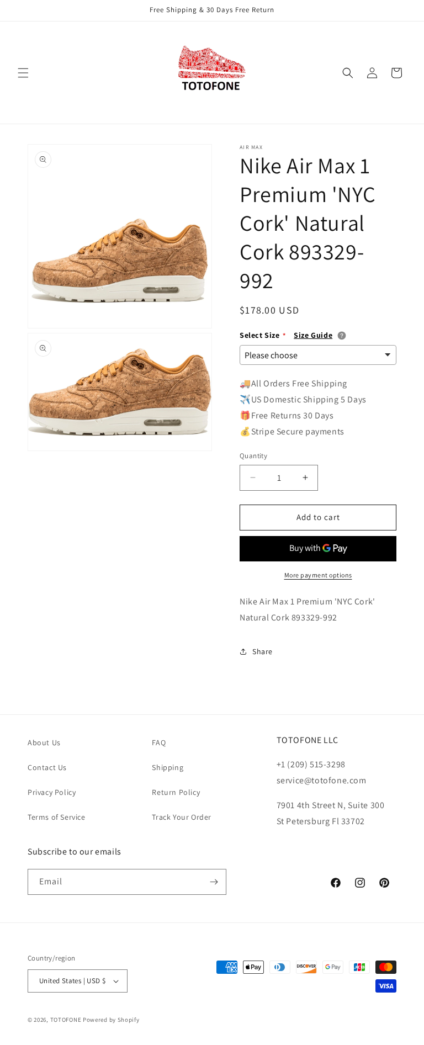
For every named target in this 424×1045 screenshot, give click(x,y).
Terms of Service (57, 817)
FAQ (159, 742)
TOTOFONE (66, 1019)
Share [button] (262, 651)
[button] (23, 73)
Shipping (167, 767)
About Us (44, 742)
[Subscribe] (214, 882)
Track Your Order (181, 817)
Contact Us (47, 767)
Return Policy (176, 792)
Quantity (253, 455)
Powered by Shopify (111, 1019)
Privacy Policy (52, 792)
